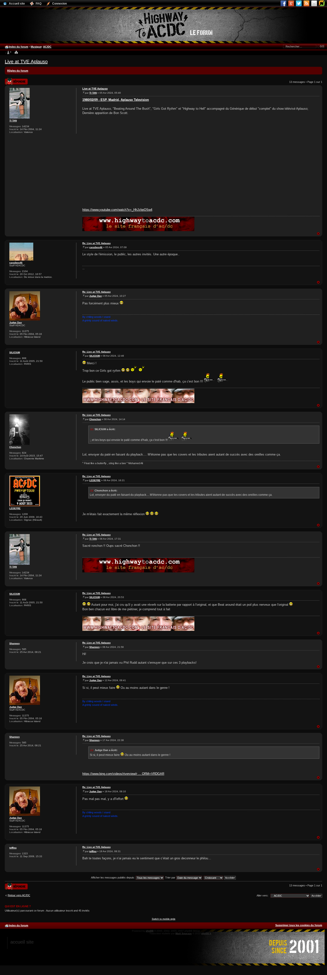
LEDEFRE (15, 508)
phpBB (149, 930)
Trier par (170, 877)
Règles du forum (17, 70)
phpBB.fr (206, 933)
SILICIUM (14, 352)
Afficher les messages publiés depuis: (113, 877)
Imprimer (16, 53)
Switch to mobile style (163, 919)
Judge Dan (15, 322)
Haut (318, 233)
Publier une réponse (11, 80)
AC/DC (47, 46)
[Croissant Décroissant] (219, 877)
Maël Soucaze (183, 933)
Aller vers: (262, 895)
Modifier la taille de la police (8, 53)
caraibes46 (16, 262)
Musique (36, 46)
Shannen (14, 643)
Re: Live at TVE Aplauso (96, 243)
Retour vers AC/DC (19, 895)
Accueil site (22, 942)
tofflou (13, 847)
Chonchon (15, 447)
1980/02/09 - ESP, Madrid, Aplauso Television (115, 100)
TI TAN (13, 120)
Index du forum (18, 46)
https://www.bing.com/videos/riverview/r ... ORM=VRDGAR (123, 773)
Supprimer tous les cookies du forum (298, 925)
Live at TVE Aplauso (26, 61)
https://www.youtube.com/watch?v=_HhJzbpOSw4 (117, 209)
